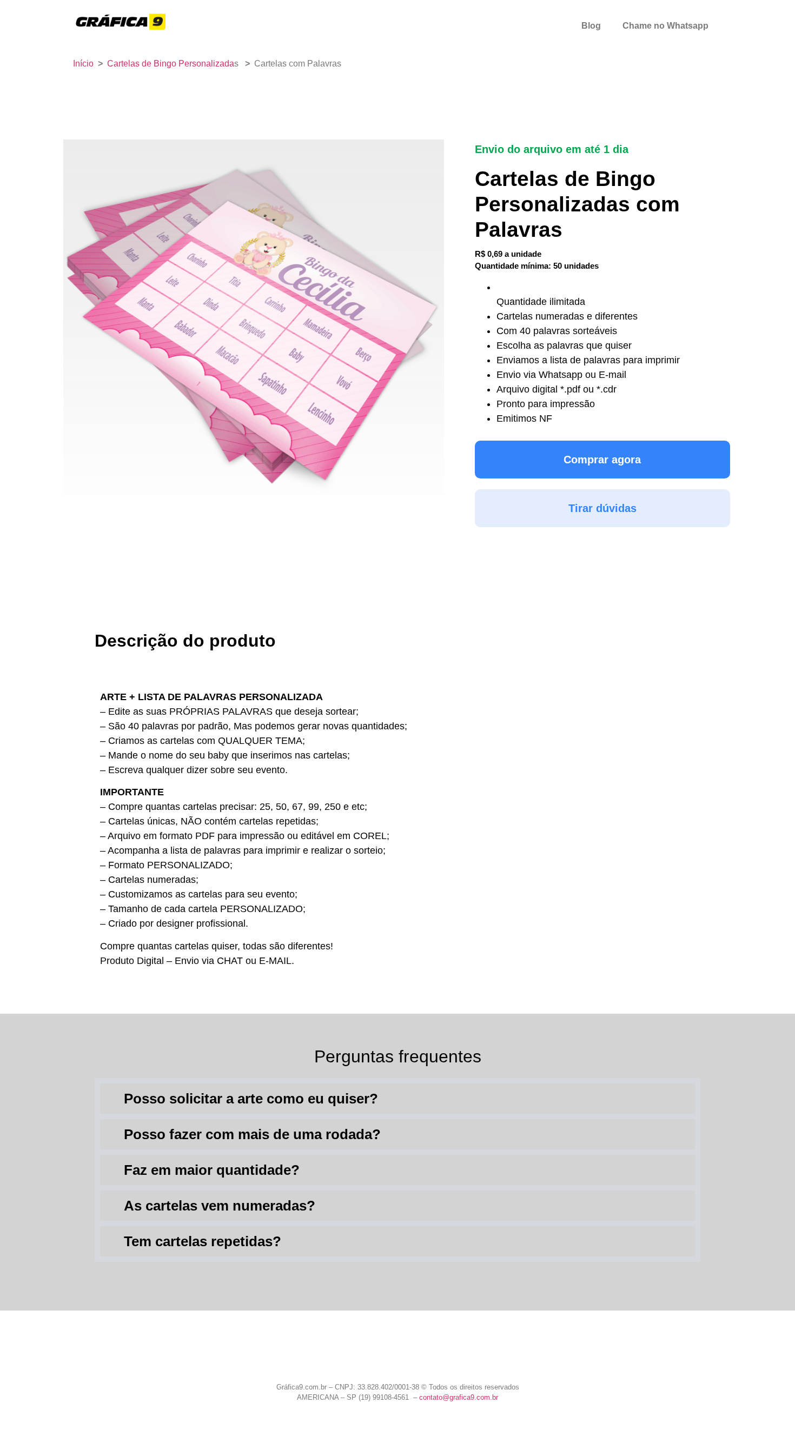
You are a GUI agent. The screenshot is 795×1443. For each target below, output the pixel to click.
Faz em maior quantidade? (212, 1170)
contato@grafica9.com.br (458, 1397)
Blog (591, 25)
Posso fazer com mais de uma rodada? (252, 1134)
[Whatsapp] (368, 1357)
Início (83, 63)
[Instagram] (397, 1357)
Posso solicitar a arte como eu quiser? (251, 1098)
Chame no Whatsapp (665, 25)
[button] (397, 1098)
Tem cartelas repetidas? (202, 1241)
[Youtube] (427, 1357)
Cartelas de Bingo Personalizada (170, 63)
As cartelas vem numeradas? (219, 1206)
